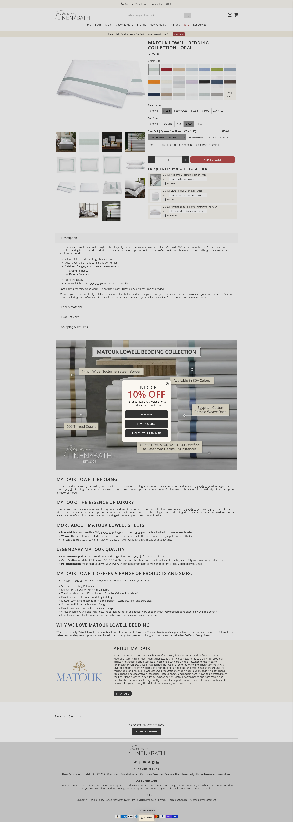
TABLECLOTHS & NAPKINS (146, 433)
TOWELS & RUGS (146, 424)
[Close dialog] (167, 383)
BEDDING (146, 414)
